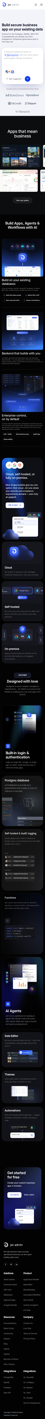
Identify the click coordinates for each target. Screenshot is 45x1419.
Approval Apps (9, 1300)
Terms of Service (30, 1334)
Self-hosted (28, 1300)
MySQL (7, 1382)
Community (8, 1334)
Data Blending (29, 1290)
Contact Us (28, 1323)
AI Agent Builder (10, 1305)
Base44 (29, 1388)
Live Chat (27, 1328)
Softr (28, 1393)
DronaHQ (30, 1377)
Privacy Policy (29, 1339)
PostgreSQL (9, 1377)
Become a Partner (11, 1359)
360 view (7, 1290)
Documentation (10, 1323)
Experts (7, 1339)
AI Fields (26, 1310)
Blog (5, 1344)
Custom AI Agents (30, 1305)
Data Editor (27, 1285)
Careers (7, 1354)
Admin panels (9, 1279)
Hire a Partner (9, 1364)
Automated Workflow (31, 1295)
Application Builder (31, 1279)
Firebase (7, 1388)
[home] (12, 5)
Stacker (29, 1398)
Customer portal (10, 1285)
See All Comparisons (31, 1403)
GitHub (6, 1349)
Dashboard (8, 1295)
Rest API (7, 1393)
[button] (41, 5)
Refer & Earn (9, 1328)
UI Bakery (30, 1382)
